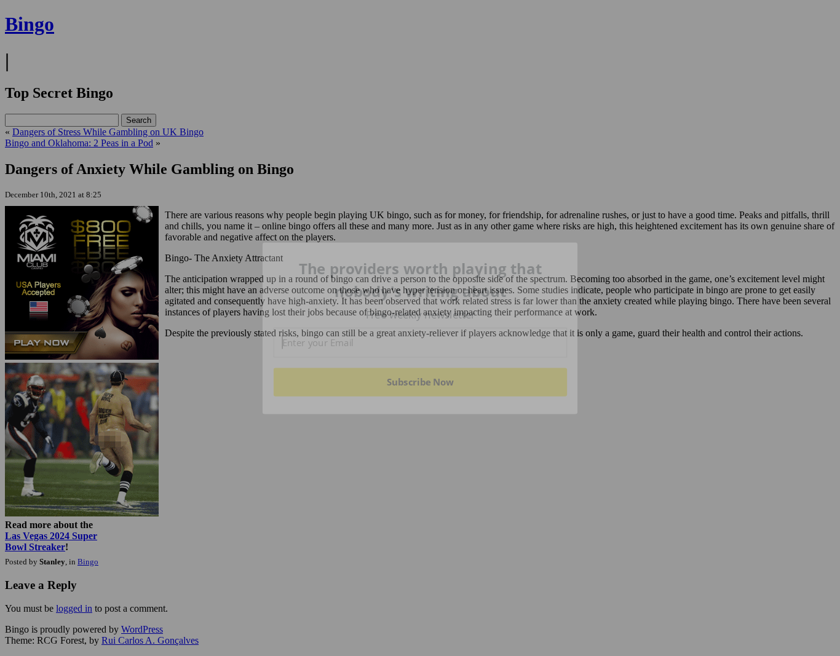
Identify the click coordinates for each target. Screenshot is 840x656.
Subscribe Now (420, 382)
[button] (421, 280)
